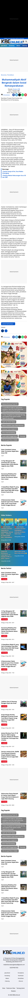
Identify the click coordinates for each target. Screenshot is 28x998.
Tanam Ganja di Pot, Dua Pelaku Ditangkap (12, 172)
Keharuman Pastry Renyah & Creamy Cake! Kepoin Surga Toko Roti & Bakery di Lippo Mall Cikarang (9, 796)
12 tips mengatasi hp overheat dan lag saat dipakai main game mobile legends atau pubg (13, 416)
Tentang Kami (20, 988)
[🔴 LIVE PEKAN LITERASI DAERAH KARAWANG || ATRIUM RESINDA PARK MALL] (21, 521)
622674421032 (14, 967)
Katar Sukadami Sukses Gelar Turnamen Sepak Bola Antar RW (10, 451)
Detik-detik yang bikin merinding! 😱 (21, 552)
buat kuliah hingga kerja (9, 436)
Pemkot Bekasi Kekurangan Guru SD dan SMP (14, 176)
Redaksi (13, 991)
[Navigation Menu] (26, 42)
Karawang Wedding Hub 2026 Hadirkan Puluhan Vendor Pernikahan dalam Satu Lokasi (9, 476)
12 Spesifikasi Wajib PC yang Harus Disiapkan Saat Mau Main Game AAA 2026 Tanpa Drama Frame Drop (10, 489)
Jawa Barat (4, 45)
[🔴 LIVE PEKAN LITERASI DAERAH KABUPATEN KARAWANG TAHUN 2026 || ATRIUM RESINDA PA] (7, 521)
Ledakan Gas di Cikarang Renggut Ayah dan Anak (9, 702)
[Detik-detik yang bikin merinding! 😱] (21, 546)
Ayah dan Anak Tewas (8, 422)
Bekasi (18, 45)
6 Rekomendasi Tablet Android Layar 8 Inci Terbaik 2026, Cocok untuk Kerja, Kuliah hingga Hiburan (10, 502)
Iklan (3, 988)
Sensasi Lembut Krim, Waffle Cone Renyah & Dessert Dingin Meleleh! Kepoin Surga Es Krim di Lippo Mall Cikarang (10, 755)
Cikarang (24, 45)
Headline (4, 636)
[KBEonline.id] (12, 41)
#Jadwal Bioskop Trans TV (9, 404)
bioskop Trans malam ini (9, 429)
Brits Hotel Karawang (8, 432)
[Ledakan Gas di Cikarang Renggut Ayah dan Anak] (23, 704)
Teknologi (4, 619)
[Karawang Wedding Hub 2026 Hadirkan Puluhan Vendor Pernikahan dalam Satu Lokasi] (23, 476)
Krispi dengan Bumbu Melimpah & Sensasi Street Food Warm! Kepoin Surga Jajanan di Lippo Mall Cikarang (9, 718)
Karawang (11, 45)
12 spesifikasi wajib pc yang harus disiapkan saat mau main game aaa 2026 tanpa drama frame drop (12, 409)
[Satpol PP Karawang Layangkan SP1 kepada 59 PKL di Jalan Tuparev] (7, 546)
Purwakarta (21, 973)
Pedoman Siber (10, 988)
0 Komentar (6, 95)
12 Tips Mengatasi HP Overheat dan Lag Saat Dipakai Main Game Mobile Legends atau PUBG (9, 463)
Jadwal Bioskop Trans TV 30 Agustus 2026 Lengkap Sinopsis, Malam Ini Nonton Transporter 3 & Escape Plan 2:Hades (10, 736)
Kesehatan (21, 975)
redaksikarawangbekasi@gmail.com (14, 964)
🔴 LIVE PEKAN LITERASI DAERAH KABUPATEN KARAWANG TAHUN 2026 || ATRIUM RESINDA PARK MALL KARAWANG (7, 532)
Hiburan (21, 981)
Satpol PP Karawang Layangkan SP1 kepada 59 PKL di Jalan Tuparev (6, 555)
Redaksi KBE (16, 89)
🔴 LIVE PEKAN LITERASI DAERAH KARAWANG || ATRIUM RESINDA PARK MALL (20, 530)
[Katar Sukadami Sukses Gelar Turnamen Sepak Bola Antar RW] (23, 452)
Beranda (3, 75)
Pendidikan (10, 75)
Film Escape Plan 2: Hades (9, 440)
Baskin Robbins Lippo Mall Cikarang (12, 425)
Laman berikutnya (7, 324)
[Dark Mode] (23, 42)
